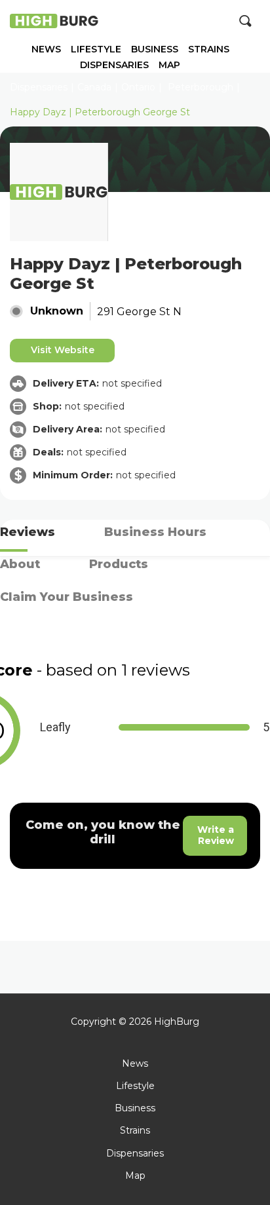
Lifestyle (96, 49)
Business (154, 49)
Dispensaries (114, 65)
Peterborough (200, 87)
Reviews (27, 532)
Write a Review (215, 835)
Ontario (138, 87)
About (20, 564)
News (46, 49)
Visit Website (62, 350)
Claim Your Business (66, 597)
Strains (208, 49)
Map (169, 65)
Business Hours (155, 532)
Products (118, 564)
